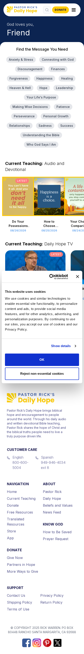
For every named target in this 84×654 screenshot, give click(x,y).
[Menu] (73, 9)
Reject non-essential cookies (42, 373)
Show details (61, 346)
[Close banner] (77, 276)
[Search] (47, 10)
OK (41, 359)
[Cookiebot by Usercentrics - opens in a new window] (51, 276)
